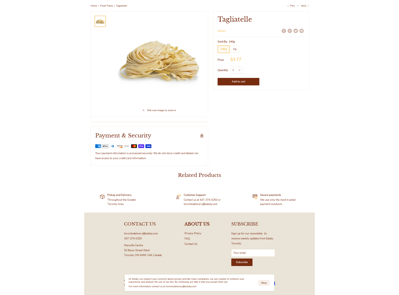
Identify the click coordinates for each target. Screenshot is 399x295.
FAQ (187, 238)
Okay (264, 282)
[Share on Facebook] (284, 30)
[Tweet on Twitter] (295, 30)
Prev (292, 5)
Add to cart (238, 81)
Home (93, 5)
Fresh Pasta (106, 5)
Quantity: (223, 70)
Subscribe (242, 262)
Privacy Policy (193, 233)
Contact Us (191, 244)
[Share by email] (301, 30)
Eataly (222, 31)
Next (303, 5)
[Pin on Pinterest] (290, 30)
